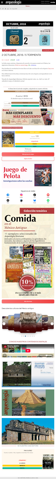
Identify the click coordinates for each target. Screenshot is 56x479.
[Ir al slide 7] (32, 336)
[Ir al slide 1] (21, 336)
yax (21, 127)
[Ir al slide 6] (30, 336)
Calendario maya (48, 50)
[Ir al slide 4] (27, 336)
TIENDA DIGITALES (45, 3)
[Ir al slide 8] (34, 336)
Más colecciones (28, 301)
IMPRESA (22, 465)
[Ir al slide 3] (25, 336)
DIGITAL (22, 468)
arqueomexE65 (6, 127)
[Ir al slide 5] (28, 336)
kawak (18, 127)
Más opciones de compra (28, 154)
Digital (25, 105)
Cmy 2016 (13, 127)
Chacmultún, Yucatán (28, 441)
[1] (28, 34)
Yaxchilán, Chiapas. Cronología (28, 384)
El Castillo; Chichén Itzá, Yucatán (28, 413)
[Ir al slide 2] (23, 336)
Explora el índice (28, 159)
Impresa (25, 102)
